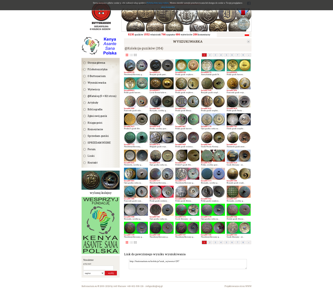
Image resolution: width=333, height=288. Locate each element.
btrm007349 (129, 235)
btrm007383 (155, 217)
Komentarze (95, 129)
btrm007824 (232, 108)
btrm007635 (155, 163)
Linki (91, 155)
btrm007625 (206, 163)
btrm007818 (155, 126)
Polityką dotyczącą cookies (158, 3)
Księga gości (95, 122)
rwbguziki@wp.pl (154, 286)
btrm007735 (129, 144)
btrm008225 (155, 72)
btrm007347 (180, 235)
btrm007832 (206, 108)
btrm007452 (206, 199)
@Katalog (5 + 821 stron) (102, 96)
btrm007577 (155, 181)
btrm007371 (180, 217)
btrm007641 (129, 163)
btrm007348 (155, 235)
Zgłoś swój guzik (97, 116)
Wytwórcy (94, 89)
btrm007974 (180, 90)
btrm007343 (232, 235)
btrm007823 (129, 126)
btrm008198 (180, 72)
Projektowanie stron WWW (237, 286)
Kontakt (93, 162)
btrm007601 (129, 181)
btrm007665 (206, 144)
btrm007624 (232, 163)
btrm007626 (180, 163)
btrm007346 (206, 235)
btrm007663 (232, 144)
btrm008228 (129, 72)
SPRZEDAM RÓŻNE (99, 142)
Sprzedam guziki (98, 135)
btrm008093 (129, 90)
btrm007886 (129, 108)
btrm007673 (155, 144)
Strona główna (96, 62)
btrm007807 (180, 126)
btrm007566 (232, 181)
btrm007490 (129, 199)
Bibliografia (95, 109)
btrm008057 (155, 90)
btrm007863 (155, 108)
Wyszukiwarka (97, 82)
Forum (92, 149)
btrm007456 (180, 199)
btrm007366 (232, 217)
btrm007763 (232, 126)
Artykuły (93, 102)
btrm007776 (206, 126)
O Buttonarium (97, 76)
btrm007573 (206, 181)
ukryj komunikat (168, 7)
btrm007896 (232, 90)
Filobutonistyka (97, 69)
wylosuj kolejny (101, 193)
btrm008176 (206, 72)
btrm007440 (129, 217)
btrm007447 (232, 199)
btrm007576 (180, 181)
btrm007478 (155, 199)
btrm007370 (206, 217)
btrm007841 (180, 108)
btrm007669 (180, 144)
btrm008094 (232, 72)
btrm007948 (206, 90)
